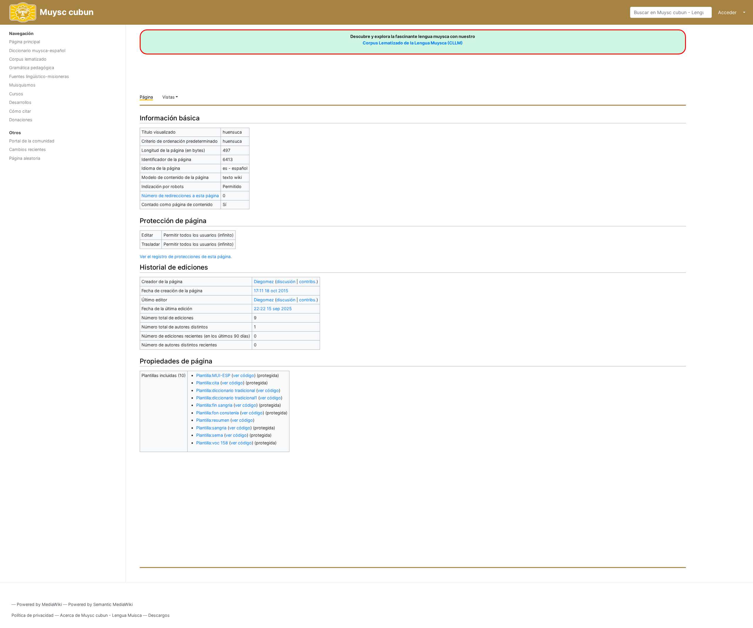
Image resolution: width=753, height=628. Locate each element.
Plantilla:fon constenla (217, 412)
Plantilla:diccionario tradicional (225, 390)
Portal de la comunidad (31, 140)
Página (146, 96)
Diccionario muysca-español (37, 50)
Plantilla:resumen (212, 420)
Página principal (24, 41)
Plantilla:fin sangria (214, 405)
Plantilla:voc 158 (212, 442)
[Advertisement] (62, 210)
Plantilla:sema (209, 435)
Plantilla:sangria (211, 427)
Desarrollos (20, 102)
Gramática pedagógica (31, 67)
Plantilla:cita (207, 382)
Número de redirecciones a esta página (180, 195)
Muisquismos (22, 84)
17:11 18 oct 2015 (271, 290)
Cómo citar (20, 111)
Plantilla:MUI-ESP (213, 375)
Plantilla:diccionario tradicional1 (226, 397)
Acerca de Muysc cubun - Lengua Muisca (101, 615)
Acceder (727, 12)
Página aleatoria (24, 158)
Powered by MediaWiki (39, 604)
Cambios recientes (27, 149)
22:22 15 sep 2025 (273, 308)
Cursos (16, 93)
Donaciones (20, 119)
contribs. (307, 281)
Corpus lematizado (27, 59)
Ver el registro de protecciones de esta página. (186, 256)
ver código (243, 375)
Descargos (159, 615)
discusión (285, 281)
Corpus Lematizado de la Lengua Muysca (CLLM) (413, 42)
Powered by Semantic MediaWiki (100, 604)
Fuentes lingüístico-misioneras (39, 76)
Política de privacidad (32, 615)
